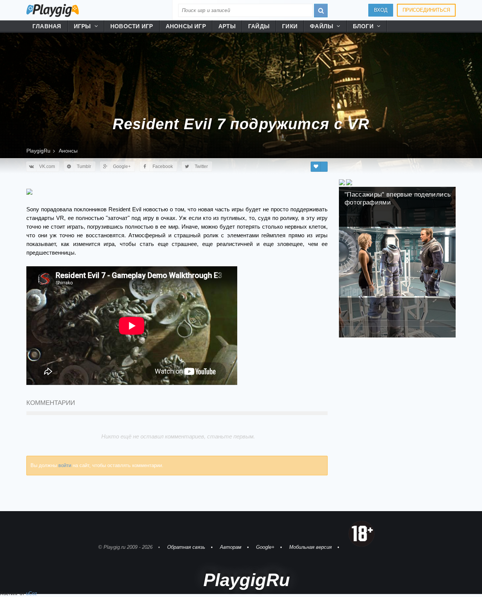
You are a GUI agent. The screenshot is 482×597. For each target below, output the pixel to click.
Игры (82, 26)
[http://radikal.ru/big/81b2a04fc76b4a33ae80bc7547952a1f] (29, 191)
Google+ (265, 547)
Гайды (259, 26)
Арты (227, 26)
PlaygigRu (38, 151)
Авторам (230, 547)
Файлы (321, 26)
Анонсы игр (186, 26)
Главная (46, 26)
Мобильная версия (310, 547)
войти (64, 465)
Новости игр (131, 26)
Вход (380, 10)
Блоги (363, 26)
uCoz (31, 593)
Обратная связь (186, 547)
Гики (289, 26)
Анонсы (68, 151)
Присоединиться (426, 10)
